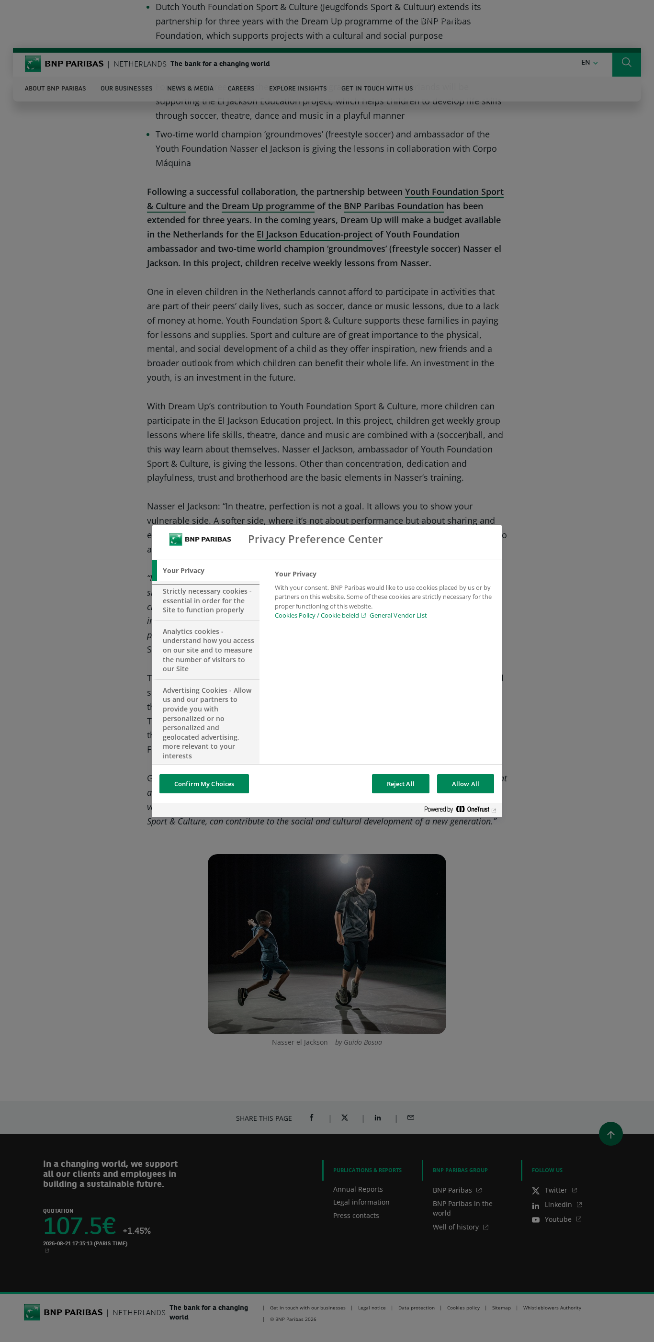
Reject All (401, 783)
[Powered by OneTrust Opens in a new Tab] (460, 811)
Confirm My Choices (204, 783)
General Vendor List (398, 615)
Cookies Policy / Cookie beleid (317, 615)
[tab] (205, 570)
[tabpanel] (384, 597)
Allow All (465, 783)
